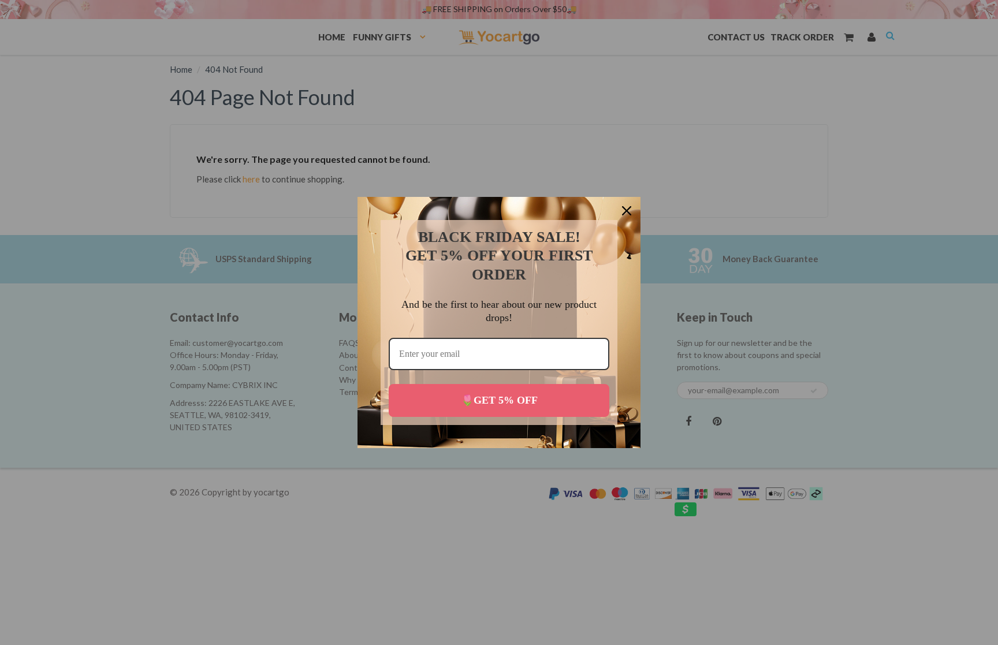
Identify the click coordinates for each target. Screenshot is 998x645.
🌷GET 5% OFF (499, 400)
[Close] (626, 211)
